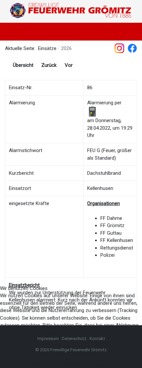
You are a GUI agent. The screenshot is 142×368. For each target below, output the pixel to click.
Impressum (97, 364)
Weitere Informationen (56, 364)
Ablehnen (49, 354)
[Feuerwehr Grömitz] (71, 10)
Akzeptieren (17, 354)
